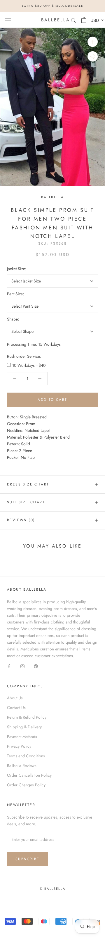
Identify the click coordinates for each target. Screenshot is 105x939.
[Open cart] (83, 20)
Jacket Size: (16, 269)
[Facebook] (9, 665)
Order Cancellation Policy (29, 775)
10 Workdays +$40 (29, 365)
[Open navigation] (8, 20)
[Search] (73, 19)
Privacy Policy (19, 746)
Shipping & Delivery (24, 727)
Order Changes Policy (26, 785)
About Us (15, 698)
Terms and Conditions (26, 756)
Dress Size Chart (28, 484)
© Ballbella (52, 888)
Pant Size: (15, 294)
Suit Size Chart (26, 502)
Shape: (13, 319)
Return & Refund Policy (26, 717)
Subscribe (27, 859)
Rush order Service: (24, 356)
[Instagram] (22, 665)
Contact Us (16, 707)
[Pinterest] (36, 665)
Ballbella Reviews (21, 765)
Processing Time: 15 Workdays (34, 344)
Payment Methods (22, 736)
